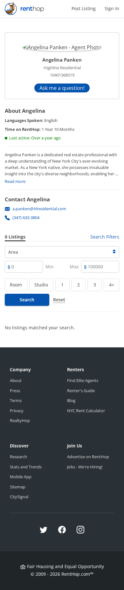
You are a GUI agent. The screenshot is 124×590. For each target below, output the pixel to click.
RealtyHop (20, 420)
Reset (59, 300)
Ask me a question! (62, 87)
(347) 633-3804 (25, 217)
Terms (16, 400)
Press (15, 390)
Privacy (17, 410)
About (16, 380)
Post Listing (84, 8)
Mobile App (20, 476)
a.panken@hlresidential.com (39, 208)
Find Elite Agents (82, 380)
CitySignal (19, 496)
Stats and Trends (26, 467)
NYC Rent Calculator (86, 410)
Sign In (112, 8)
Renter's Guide (81, 390)
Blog (71, 400)
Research (18, 456)
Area (13, 252)
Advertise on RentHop (88, 456)
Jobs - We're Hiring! (84, 467)
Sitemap (17, 487)
